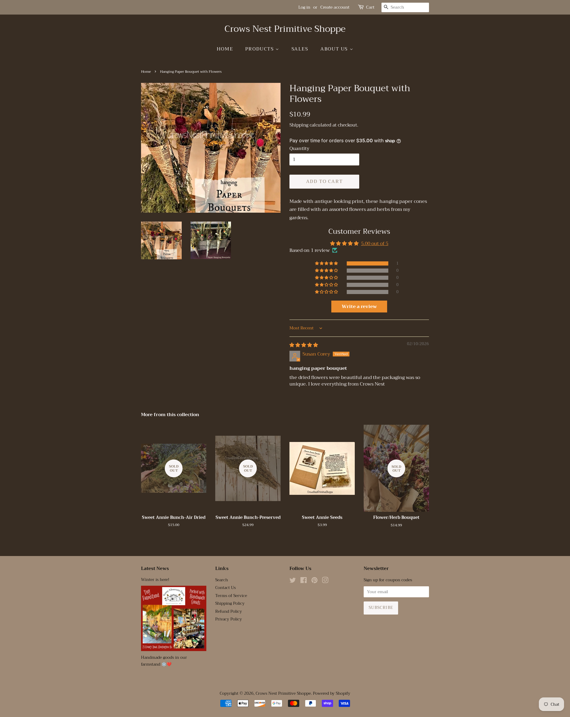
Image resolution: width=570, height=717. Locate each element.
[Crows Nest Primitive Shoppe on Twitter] (292, 581)
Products (260, 49)
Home (225, 49)
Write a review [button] (359, 306)
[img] (303, 345)
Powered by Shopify (331, 693)
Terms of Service (231, 595)
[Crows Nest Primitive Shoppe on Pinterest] (314, 581)
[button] (327, 263)
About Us (334, 49)
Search (221, 580)
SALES (300, 49)
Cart (370, 7)
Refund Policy (228, 611)
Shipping (298, 125)
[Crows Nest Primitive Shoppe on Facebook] (303, 581)
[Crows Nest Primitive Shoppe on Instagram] (325, 581)
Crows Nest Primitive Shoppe (285, 28)
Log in (304, 7)
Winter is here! (155, 579)
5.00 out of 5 (374, 243)
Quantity (299, 149)
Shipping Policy (230, 603)
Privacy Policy (228, 619)
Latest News (155, 568)
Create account (334, 7)
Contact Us (225, 587)
